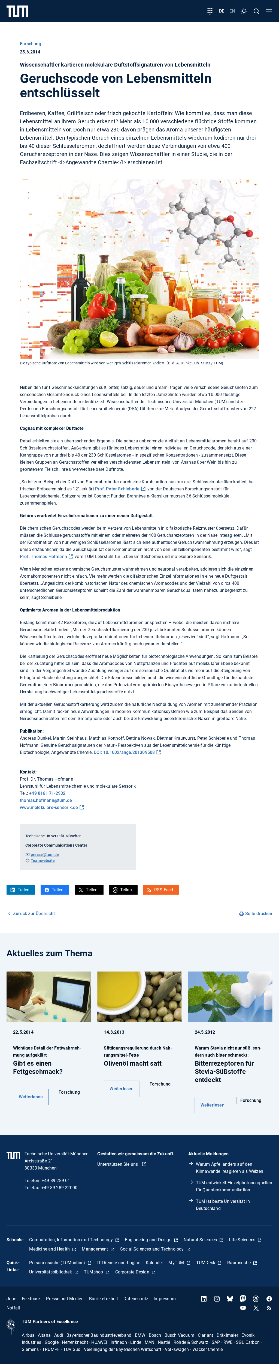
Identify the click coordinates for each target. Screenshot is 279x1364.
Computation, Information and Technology (71, 1239)
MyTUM (176, 1262)
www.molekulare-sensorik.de (49, 807)
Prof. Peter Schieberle (117, 488)
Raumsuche (239, 1262)
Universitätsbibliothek (51, 1272)
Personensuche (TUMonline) (57, 1262)
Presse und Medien (64, 1298)
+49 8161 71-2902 (47, 793)
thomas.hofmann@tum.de (46, 800)
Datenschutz (135, 1298)
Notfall (13, 1308)
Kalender (154, 1262)
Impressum (165, 1298)
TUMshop (94, 1272)
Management (95, 1249)
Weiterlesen (31, 1096)
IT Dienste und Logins (118, 1262)
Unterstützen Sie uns (118, 1164)
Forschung (30, 43)
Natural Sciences (201, 1239)
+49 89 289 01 (56, 1180)
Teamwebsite (43, 860)
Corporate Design (132, 1272)
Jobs (11, 1298)
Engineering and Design (149, 1239)
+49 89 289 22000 (59, 1187)
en (232, 11)
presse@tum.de (45, 854)
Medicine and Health (50, 1249)
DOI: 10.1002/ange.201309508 (124, 752)
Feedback (31, 1298)
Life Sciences (242, 1239)
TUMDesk (206, 1262)
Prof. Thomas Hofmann (43, 556)
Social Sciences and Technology (152, 1249)
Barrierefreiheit (103, 1298)
